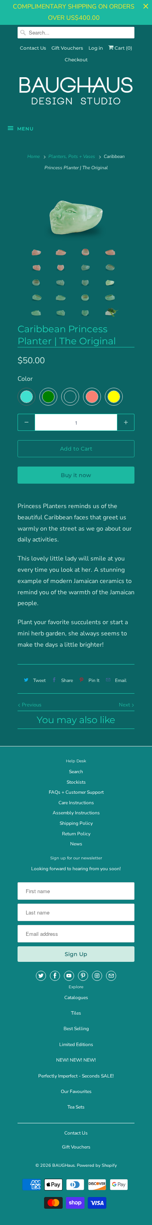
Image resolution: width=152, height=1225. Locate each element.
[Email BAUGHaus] (111, 976)
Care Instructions (76, 803)
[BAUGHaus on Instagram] (97, 976)
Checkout (76, 59)
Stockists (76, 782)
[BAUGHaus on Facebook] (55, 976)
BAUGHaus (63, 1165)
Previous (31, 704)
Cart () (122, 48)
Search (76, 772)
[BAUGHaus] (76, 94)
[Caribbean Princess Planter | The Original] (76, 212)
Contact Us (33, 48)
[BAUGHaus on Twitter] (41, 976)
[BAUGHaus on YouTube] (69, 976)
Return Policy (76, 834)
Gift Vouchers (67, 48)
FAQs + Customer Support (76, 792)
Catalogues (76, 997)
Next (125, 704)
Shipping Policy (76, 823)
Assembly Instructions (76, 813)
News (76, 844)
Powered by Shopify (97, 1165)
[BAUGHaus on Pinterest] (83, 976)
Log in (95, 48)
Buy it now (76, 475)
